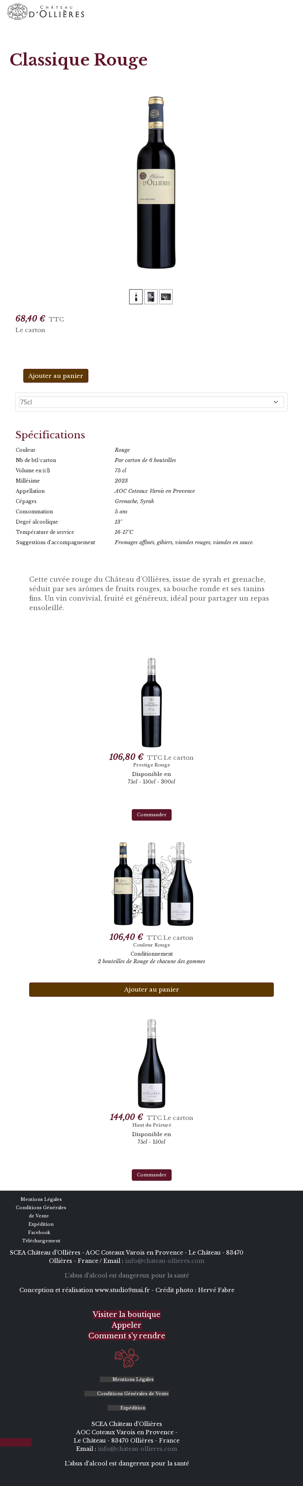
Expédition (40, 1224)
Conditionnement (152, 954)
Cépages (26, 501)
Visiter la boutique (127, 1314)
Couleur (26, 450)
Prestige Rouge (151, 765)
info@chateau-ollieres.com (164, 1260)
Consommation (34, 512)
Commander (151, 814)
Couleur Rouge (151, 945)
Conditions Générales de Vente (132, 1393)
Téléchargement (40, 1241)
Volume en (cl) (33, 470)
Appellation (30, 491)
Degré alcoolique (37, 522)
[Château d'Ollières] (45, 12)
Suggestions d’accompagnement (55, 542)
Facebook (38, 1232)
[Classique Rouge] (151, 182)
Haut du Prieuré (151, 1125)
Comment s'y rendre (126, 1336)
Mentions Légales (40, 1199)
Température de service (45, 532)
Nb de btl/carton (36, 460)
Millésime (28, 481)
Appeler (127, 1325)
